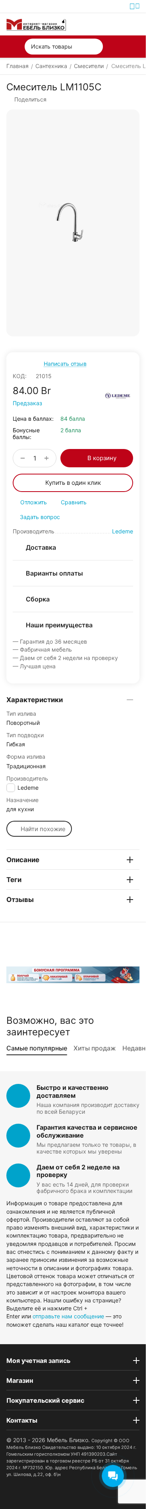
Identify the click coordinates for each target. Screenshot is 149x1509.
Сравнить (74, 502)
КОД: (20, 376)
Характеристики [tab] (34, 700)
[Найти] (95, 46)
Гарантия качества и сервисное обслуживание (87, 1131)
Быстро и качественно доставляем (72, 1091)
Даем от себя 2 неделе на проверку (78, 1171)
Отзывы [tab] (20, 900)
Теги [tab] (13, 880)
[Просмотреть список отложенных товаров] (116, 24)
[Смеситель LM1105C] (72, 222)
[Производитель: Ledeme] (118, 396)
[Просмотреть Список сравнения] (98, 24)
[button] (26, 99)
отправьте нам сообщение (68, 1316)
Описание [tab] (22, 860)
